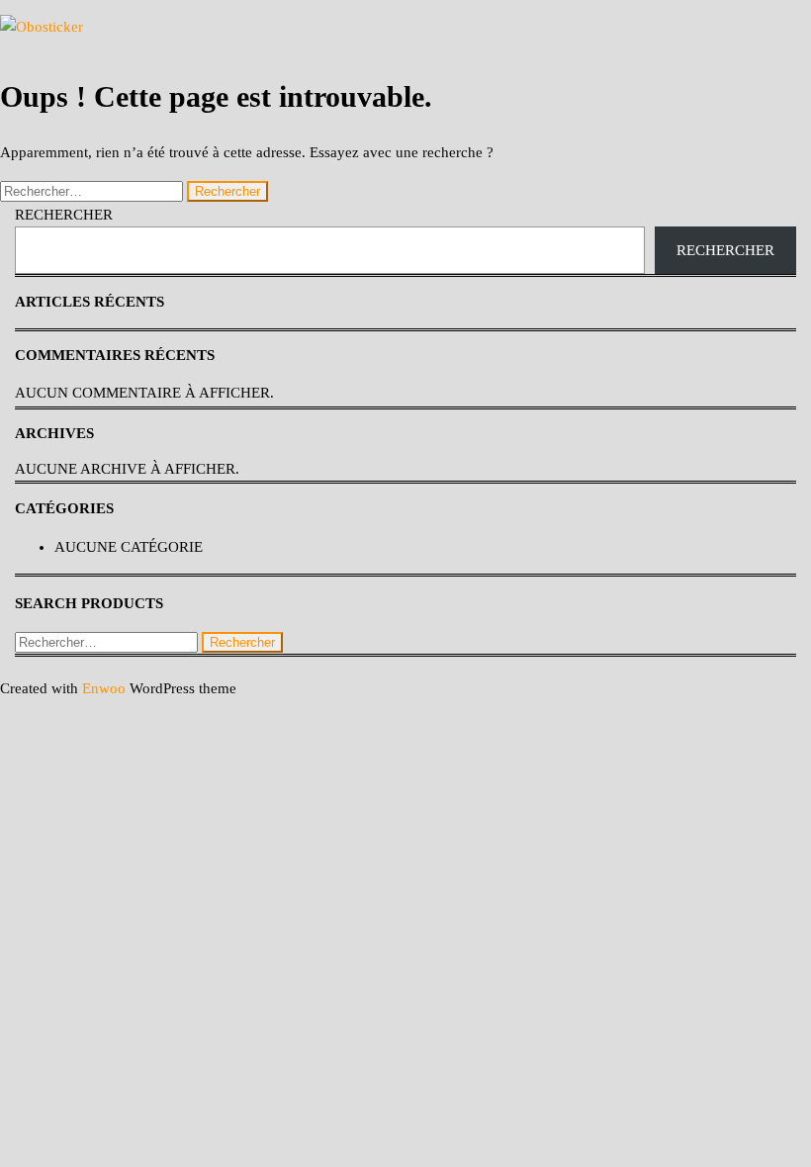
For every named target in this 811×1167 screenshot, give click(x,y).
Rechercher (64, 215)
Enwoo (104, 688)
